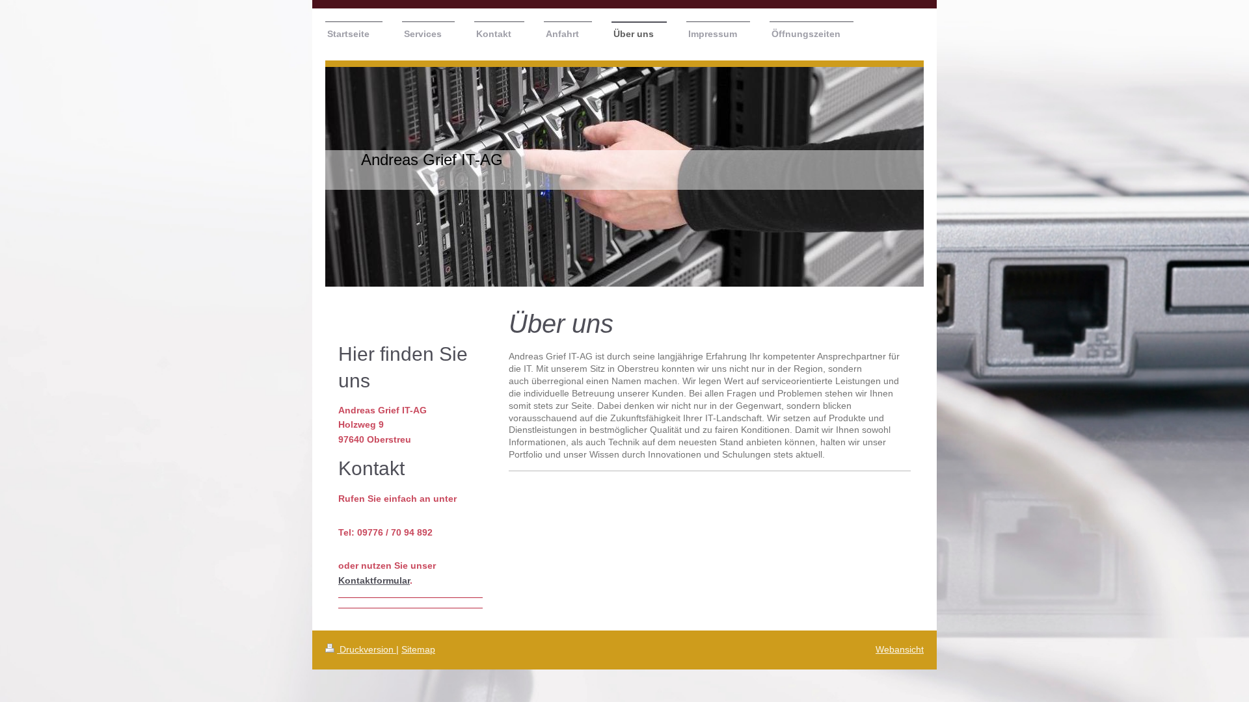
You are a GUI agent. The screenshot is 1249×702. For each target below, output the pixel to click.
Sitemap (418, 649)
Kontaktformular (374, 580)
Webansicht (900, 649)
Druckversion (366, 649)
